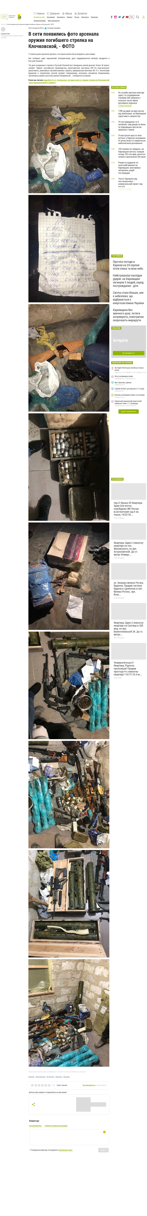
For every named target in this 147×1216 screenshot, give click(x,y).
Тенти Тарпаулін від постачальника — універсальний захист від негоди (130, 182)
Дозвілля (82, 13)
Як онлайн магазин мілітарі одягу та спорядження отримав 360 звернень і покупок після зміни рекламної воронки (131, 97)
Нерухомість (61, 17)
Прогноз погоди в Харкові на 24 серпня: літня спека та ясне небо (128, 265)
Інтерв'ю (120, 340)
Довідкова (94, 17)
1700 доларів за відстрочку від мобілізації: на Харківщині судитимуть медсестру (132, 113)
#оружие (66, 1077)
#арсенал (58, 1077)
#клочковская (40, 1077)
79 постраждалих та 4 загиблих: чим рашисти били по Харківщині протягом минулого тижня (131, 126)
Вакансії (69, 17)
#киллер (31, 1077)
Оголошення (51, 17)
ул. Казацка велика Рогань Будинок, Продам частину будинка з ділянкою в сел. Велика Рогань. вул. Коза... (128, 588)
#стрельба (50, 1077)
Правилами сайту (65, 1150)
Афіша (68, 13)
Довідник (55, 13)
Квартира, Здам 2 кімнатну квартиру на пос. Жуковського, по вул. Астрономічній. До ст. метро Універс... (128, 548)
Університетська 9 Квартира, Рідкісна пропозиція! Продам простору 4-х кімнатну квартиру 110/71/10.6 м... (128, 668)
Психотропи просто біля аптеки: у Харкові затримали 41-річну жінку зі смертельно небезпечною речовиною (132, 139)
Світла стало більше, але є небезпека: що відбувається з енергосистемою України (128, 298)
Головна (3, 24)
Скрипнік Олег (5, 34)
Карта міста (85, 17)
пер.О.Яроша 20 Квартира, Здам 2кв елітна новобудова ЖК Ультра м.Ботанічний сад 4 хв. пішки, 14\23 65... (128, 508)
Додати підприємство (128, 411)
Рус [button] (131, 17)
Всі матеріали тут (129, 353)
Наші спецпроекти (54, 21)
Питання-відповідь (40, 21)
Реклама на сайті (39, 17)
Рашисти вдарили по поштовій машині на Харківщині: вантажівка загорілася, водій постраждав (129, 167)
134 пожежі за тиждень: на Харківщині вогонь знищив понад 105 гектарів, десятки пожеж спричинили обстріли (132, 153)
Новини (40, 13)
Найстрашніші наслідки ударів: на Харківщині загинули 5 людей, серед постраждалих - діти (128, 281)
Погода (76, 17)
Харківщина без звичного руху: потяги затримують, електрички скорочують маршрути (128, 315)
